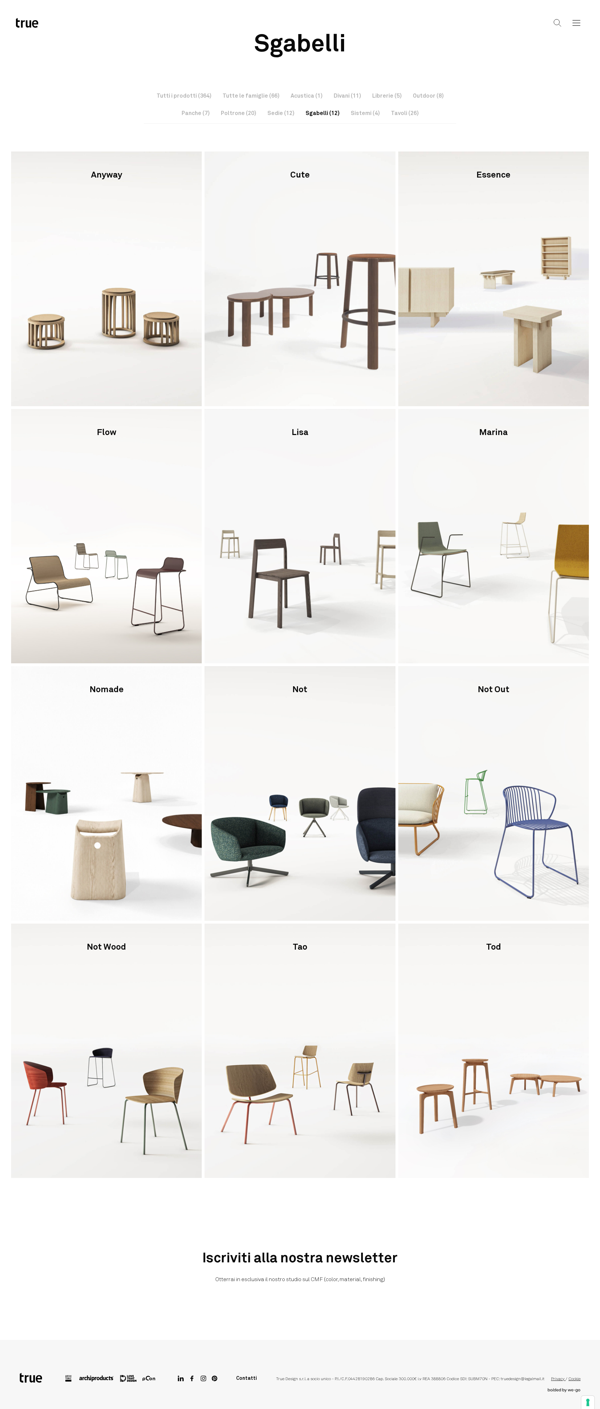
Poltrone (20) (238, 113)
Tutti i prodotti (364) (184, 96)
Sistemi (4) (365, 113)
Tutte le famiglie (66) (251, 96)
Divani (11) (347, 96)
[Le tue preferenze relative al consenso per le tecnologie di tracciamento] (587, 1402)
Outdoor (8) (428, 96)
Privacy (558, 1379)
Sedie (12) (280, 113)
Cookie (574, 1379)
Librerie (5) (387, 96)
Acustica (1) (307, 96)
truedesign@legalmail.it (522, 1379)
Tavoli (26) (405, 113)
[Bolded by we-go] (564, 1390)
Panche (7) (196, 113)
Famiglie (284, 28)
